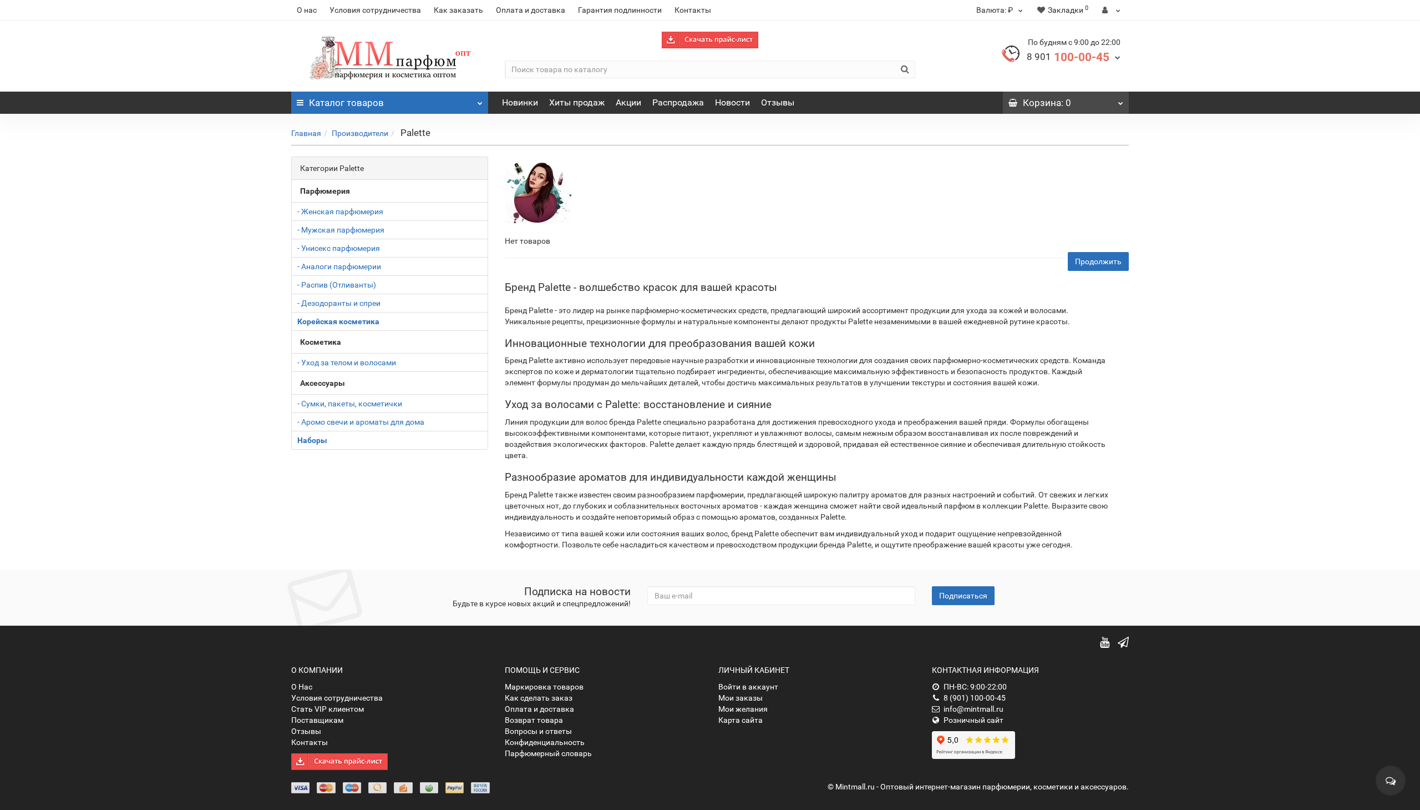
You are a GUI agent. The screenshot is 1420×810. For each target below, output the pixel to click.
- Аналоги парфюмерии (339, 266)
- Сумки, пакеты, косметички (349, 403)
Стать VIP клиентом (327, 709)
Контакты (692, 10)
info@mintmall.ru (973, 709)
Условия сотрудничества (375, 10)
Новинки (520, 102)
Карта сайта (740, 720)
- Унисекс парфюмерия (338, 248)
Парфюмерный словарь (548, 753)
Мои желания (743, 709)
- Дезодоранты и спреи (339, 303)
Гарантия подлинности (620, 10)
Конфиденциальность (545, 742)
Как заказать (458, 10)
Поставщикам (317, 720)
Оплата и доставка (530, 10)
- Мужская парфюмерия (340, 229)
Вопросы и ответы (538, 731)
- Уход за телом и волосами (346, 362)
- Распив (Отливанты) (336, 284)
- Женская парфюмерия (340, 211)
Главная (306, 133)
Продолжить (1098, 261)
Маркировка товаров (544, 686)
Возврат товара (534, 720)
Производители (360, 133)
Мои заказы (740, 697)
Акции (628, 102)
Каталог (346, 102)
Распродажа (678, 102)
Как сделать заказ (538, 697)
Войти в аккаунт (748, 686)
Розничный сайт (973, 720)
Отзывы (777, 102)
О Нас (301, 686)
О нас (307, 10)
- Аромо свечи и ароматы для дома (360, 421)
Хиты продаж (577, 102)
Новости (732, 102)
